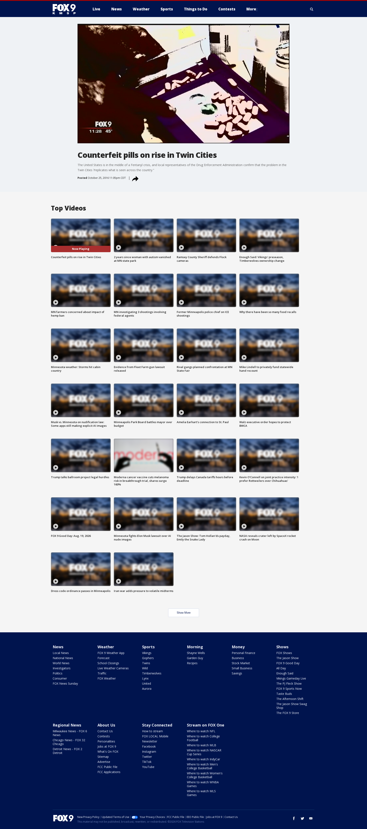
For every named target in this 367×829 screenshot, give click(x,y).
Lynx (145, 678)
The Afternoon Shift (289, 699)
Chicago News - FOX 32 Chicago (69, 742)
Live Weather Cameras (113, 668)
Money (238, 646)
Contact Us (105, 731)
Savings (237, 673)
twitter (302, 818)
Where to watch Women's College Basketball (205, 775)
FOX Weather (106, 678)
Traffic (101, 673)
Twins (146, 663)
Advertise (103, 762)
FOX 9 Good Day (287, 663)
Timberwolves (151, 673)
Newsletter (149, 741)
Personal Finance (243, 653)
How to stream (152, 731)
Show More (184, 612)
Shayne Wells (196, 653)
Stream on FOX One (205, 725)
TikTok (146, 762)
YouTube (148, 767)
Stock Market (241, 663)
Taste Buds (284, 694)
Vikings (146, 653)
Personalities (106, 741)
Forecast (103, 658)
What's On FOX (107, 751)
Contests (103, 736)
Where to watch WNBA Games (203, 784)
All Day (281, 668)
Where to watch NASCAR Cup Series (204, 752)
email (311, 818)
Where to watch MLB (201, 745)
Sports (148, 646)
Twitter (147, 757)
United (146, 683)
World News (61, 663)
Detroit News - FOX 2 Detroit (67, 751)
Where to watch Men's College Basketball (202, 766)
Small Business (242, 668)
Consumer (60, 678)
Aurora (146, 689)
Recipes (192, 663)
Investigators (62, 668)
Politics (57, 673)
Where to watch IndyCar (203, 759)
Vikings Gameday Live (291, 678)
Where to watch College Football (203, 738)
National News (63, 658)
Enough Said (284, 673)
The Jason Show (287, 658)
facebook (294, 818)
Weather (105, 646)
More (251, 9)
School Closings (108, 663)
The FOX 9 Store (287, 713)
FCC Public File (107, 767)
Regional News (67, 725)
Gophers (148, 658)
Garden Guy (195, 658)
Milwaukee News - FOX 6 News (70, 733)
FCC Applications (108, 772)
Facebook (149, 746)
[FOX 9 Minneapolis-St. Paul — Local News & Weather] (67, 9)
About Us (106, 725)
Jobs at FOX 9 (106, 746)
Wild (145, 668)
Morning (195, 646)
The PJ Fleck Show (289, 683)
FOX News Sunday (65, 683)
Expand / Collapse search (311, 9)
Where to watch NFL (201, 731)
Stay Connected (157, 725)
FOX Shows (284, 653)
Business (238, 658)
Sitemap (103, 757)
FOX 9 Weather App (110, 653)
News (58, 646)
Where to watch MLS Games (201, 793)
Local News (61, 653)
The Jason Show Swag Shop (291, 706)
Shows (282, 646)
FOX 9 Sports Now (289, 689)
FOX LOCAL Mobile (155, 736)
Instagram (149, 751)
